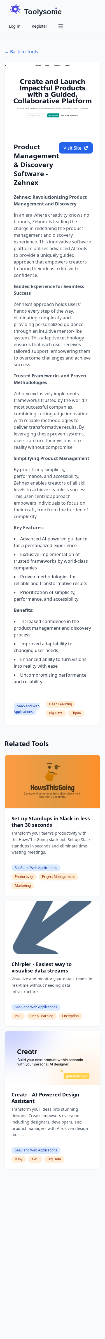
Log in (14, 26)
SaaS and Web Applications (26, 709)
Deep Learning (60, 704)
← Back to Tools (21, 52)
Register (39, 26)
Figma (76, 713)
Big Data (55, 713)
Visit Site (72, 148)
